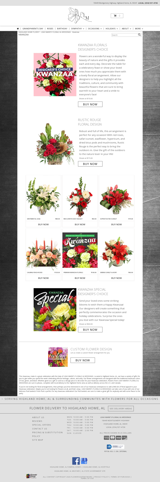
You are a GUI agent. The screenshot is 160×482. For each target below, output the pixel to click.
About (125, 28)
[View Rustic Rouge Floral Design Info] (55, 142)
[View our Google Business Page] (84, 464)
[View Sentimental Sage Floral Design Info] (43, 196)
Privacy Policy (101, 477)
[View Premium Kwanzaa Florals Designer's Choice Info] (80, 250)
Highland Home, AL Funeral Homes (65, 467)
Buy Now (90, 104)
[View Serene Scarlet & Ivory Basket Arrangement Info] (116, 250)
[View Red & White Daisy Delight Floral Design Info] (80, 196)
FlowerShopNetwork (81, 477)
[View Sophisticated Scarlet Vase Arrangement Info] (116, 196)
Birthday (62, 28)
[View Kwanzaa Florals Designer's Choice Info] (55, 74)
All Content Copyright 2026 (57, 477)
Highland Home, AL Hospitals (96, 467)
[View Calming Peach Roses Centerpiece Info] (43, 250)
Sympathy (76, 28)
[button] (117, 15)
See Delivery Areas (121, 408)
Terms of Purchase (120, 477)
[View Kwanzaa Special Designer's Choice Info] (55, 309)
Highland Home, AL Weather (67, 471)
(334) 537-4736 (151, 3)
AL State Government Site (94, 471)
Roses (50, 28)
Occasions (93, 28)
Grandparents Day (33, 28)
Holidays (110, 28)
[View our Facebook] (76, 464)
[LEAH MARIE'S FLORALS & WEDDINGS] (79, 15)
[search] (139, 34)
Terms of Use (87, 478)
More (138, 28)
